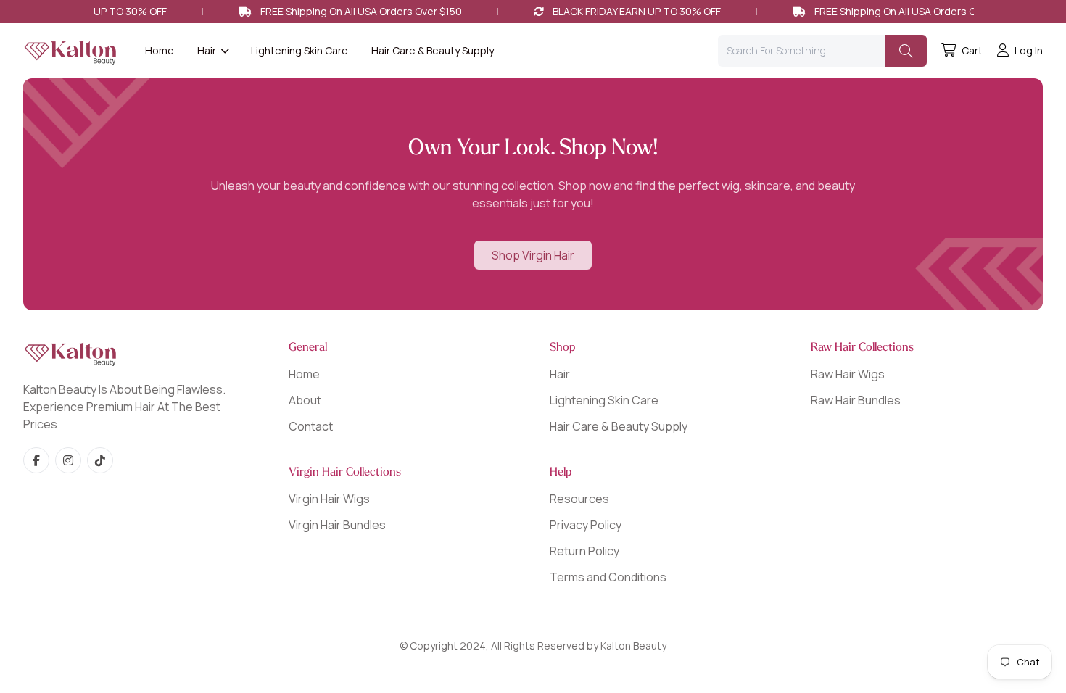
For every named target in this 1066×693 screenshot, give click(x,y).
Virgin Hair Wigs (329, 499)
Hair (560, 374)
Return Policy (584, 551)
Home (159, 50)
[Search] (906, 51)
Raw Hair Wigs (848, 374)
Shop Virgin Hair (533, 255)
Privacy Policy (585, 525)
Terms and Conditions (608, 577)
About (305, 400)
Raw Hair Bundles (856, 400)
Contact (311, 426)
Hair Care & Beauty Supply (432, 50)
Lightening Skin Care (299, 50)
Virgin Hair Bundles (337, 525)
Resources (579, 499)
